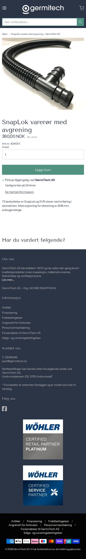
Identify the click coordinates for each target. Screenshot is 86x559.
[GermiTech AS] (43, 8)
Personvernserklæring (16, 327)
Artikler (6, 307)
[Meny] (10, 8)
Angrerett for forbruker (16, 322)
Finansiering (9, 312)
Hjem (4, 34)
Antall (5, 147)
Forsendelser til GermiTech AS (21, 333)
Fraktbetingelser (12, 317)
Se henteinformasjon (19, 192)
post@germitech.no (14, 361)
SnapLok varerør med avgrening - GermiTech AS (35, 34)
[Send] (80, 22)
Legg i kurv (43, 170)
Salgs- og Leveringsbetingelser (21, 338)
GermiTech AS (22, 549)
